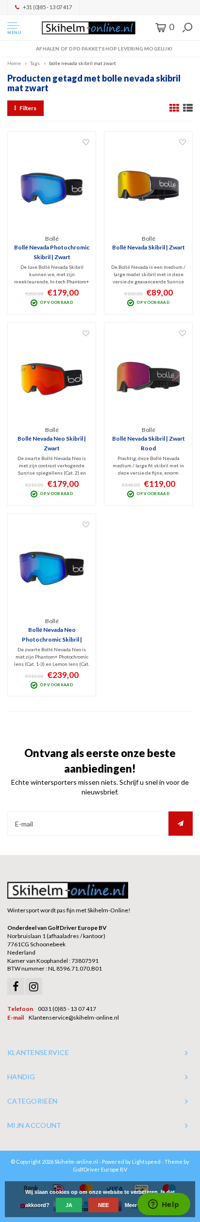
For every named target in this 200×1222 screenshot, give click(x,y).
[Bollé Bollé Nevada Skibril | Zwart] (148, 185)
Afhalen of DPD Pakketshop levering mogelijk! (104, 48)
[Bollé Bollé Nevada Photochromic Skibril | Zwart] (51, 185)
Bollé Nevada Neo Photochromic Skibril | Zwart (52, 635)
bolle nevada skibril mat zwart (82, 63)
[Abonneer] (180, 823)
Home (14, 63)
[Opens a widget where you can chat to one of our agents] (163, 1205)
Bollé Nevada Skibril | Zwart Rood (148, 443)
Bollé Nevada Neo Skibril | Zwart (51, 443)
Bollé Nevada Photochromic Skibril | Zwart (51, 252)
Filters (27, 108)
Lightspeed (146, 1161)
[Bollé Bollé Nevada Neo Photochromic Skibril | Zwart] (51, 568)
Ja (69, 1205)
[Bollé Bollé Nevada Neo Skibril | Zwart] (51, 377)
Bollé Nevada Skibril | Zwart (148, 247)
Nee (103, 1205)
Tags (35, 63)
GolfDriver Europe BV (100, 1169)
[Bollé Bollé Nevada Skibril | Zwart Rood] (148, 377)
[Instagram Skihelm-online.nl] (33, 986)
